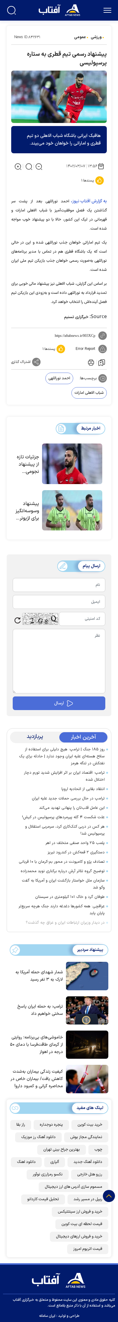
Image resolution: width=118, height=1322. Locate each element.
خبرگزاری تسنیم (76, 317)
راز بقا (20, 1125)
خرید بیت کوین (89, 1125)
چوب (98, 1150)
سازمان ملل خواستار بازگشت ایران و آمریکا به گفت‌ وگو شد (63, 884)
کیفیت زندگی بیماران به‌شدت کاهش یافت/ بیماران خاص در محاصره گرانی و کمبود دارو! (37, 1078)
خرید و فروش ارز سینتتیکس (80, 1212)
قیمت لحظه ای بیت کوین (81, 1224)
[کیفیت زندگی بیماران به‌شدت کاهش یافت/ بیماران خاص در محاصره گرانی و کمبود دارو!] (85, 1078)
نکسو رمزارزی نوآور (48, 1174)
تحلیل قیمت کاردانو (43, 1199)
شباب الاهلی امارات (89, 393)
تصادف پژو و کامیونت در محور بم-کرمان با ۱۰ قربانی (60, 862)
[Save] (101, 362)
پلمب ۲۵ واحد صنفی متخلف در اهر (74, 843)
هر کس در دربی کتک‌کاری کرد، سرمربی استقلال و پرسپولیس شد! (65, 830)
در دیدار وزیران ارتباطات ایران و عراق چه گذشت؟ (65, 923)
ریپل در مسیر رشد (88, 1199)
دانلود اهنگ (26, 1162)
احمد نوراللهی (59, 378)
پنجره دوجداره (51, 1125)
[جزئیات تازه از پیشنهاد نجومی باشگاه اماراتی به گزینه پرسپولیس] (72, 463)
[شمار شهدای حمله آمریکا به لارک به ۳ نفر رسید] (85, 975)
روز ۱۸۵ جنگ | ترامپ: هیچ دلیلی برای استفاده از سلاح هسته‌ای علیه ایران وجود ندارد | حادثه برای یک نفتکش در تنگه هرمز (62, 756)
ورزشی (96, 37)
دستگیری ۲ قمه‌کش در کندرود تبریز (76, 852)
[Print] (90, 362)
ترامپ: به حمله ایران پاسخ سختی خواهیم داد (40, 1010)
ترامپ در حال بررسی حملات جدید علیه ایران (68, 799)
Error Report (85, 349)
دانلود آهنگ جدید (88, 1162)
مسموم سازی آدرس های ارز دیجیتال (73, 1187)
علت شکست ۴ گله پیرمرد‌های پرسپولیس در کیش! (63, 817)
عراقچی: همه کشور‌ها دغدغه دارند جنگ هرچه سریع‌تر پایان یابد (61, 909)
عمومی (80, 37)
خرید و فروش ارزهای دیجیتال (79, 1237)
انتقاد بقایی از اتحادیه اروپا (83, 789)
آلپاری (54, 1162)
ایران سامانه (47, 1316)
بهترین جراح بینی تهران (61, 1150)
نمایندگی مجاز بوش (86, 1137)
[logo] (60, 9)
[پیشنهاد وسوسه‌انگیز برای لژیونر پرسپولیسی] (72, 510)
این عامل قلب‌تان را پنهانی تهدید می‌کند (72, 808)
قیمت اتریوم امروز (87, 1249)
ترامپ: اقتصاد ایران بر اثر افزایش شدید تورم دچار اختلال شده (64, 776)
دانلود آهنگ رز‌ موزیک (38, 1137)
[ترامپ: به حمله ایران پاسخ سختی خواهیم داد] (85, 1009)
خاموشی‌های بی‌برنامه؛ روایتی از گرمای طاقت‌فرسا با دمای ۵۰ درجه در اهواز (36, 1044)
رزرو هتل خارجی (89, 1174)
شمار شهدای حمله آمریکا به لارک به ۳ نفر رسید (39, 976)
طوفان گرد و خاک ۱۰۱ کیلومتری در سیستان (70, 897)
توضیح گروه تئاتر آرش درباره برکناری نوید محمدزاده (63, 871)
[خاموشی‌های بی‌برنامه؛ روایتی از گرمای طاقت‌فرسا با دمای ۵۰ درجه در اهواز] (85, 1044)
